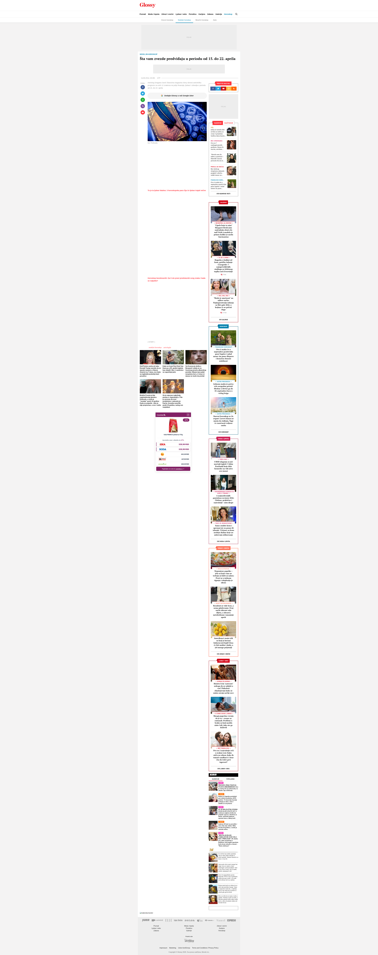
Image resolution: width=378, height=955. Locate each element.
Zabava (210, 14)
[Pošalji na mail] (143, 112)
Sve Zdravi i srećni (223, 654)
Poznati (143, 14)
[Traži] (236, 14)
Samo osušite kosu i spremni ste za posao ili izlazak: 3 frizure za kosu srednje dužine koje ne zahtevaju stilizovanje (223, 530)
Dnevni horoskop (167, 20)
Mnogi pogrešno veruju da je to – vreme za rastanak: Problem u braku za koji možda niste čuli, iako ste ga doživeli (223, 722)
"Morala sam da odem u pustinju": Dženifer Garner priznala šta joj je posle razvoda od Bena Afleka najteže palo (218, 157)
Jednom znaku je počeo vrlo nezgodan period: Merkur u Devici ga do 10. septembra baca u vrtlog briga (223, 388)
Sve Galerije (223, 320)
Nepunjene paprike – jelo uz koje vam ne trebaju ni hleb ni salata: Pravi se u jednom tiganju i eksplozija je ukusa (223, 577)
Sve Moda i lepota (223, 541)
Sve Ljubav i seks (223, 769)
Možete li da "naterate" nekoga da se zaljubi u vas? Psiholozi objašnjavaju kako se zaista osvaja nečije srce (223, 688)
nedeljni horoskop (155, 347)
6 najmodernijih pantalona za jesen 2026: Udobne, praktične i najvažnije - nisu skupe (223, 499)
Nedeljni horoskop (184, 20)
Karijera (202, 14)
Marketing (172, 948)
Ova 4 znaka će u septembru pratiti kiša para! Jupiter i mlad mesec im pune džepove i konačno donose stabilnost (218, 185)
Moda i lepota (153, 14)
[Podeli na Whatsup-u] (143, 100)
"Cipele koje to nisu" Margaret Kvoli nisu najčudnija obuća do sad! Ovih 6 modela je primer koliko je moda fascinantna (223, 231)
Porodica (192, 14)
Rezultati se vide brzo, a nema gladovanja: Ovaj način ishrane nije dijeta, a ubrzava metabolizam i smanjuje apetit (223, 611)
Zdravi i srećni (167, 14)
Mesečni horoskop (201, 20)
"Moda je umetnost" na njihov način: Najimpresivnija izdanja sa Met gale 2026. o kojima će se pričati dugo (223, 304)
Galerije (218, 14)
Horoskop (228, 14)
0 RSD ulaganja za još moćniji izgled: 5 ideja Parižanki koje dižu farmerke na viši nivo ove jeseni (223, 466)
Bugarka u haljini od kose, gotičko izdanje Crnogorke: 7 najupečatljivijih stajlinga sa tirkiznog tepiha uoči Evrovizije (223, 266)
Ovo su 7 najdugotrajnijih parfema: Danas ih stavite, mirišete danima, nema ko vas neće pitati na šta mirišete (218, 146)
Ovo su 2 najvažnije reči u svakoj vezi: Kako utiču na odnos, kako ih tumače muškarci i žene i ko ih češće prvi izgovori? (223, 756)
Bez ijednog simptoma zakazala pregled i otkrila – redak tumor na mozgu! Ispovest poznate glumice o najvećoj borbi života (218, 172)
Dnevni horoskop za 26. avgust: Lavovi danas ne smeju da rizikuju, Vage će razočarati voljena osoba (223, 421)
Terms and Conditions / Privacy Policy (205, 948)
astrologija (167, 347)
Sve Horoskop (223, 432)
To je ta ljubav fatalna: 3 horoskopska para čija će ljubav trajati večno (177, 190)
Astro (215, 20)
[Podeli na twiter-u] (143, 93)
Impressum (163, 948)
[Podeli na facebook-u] (143, 87)
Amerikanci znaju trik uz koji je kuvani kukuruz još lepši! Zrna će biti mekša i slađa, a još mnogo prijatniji (223, 643)
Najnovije (215, 779)
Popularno (230, 779)
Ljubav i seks (181, 14)
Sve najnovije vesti (223, 194)
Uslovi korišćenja (184, 948)
